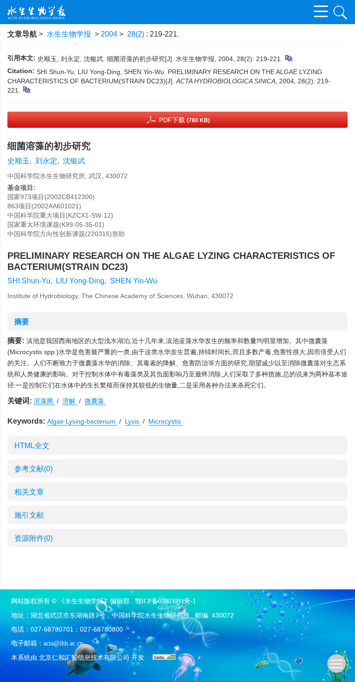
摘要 (21, 321)
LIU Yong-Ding (80, 281)
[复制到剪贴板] (288, 58)
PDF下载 (184, 120)
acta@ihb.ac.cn (63, 643)
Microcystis (165, 421)
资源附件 (33, 538)
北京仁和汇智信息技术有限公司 (84, 657)
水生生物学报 (69, 34)
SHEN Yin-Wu (133, 281)
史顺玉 (18, 161)
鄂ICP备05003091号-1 (165, 601)
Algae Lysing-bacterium (82, 421)
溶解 (69, 401)
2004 (109, 34)
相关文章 (29, 492)
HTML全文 (31, 446)
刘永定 (46, 161)
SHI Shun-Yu (28, 281)
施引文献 (29, 515)
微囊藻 (95, 401)
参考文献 (33, 469)
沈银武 (74, 161)
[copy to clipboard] (26, 89)
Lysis (133, 421)
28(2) (136, 34)
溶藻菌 (44, 401)
